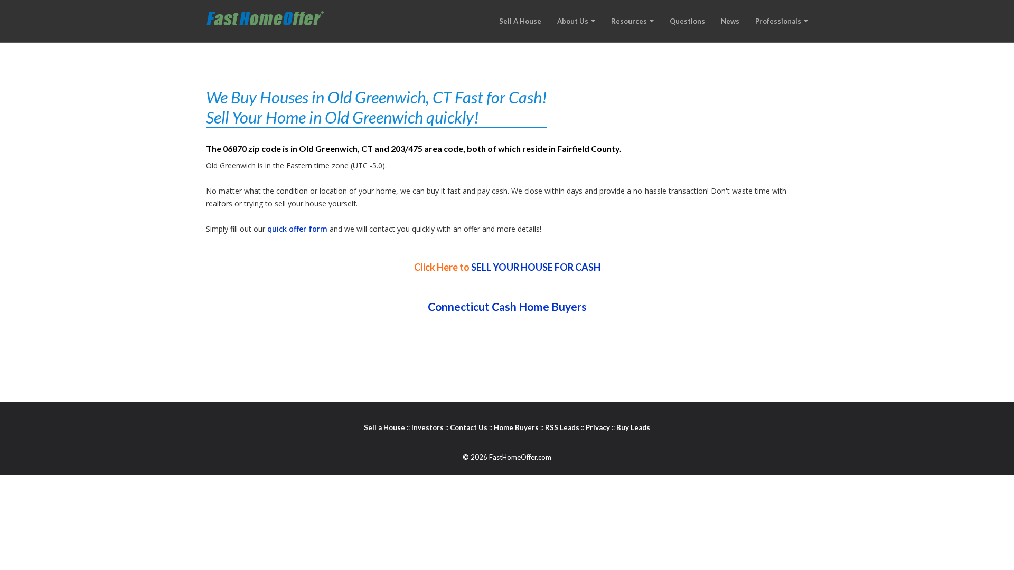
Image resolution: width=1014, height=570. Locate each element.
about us (573, 21)
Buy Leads (633, 427)
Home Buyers (516, 427)
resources (630, 21)
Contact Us (468, 427)
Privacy (598, 427)
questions (687, 21)
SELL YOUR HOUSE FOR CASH (535, 267)
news (730, 21)
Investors (427, 427)
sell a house (520, 21)
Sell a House (384, 427)
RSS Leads (562, 427)
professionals (779, 21)
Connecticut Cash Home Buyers (507, 306)
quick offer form (297, 229)
